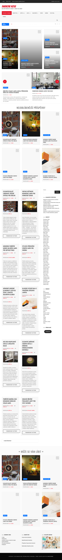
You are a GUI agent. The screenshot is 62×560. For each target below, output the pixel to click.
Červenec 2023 (46, 267)
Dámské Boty (46, 292)
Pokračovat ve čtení (11, 235)
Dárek (46, 13)
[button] (59, 542)
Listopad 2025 (46, 231)
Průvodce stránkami (6, 543)
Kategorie (4, 544)
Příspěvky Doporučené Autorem (28, 543)
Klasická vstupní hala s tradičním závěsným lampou (50, 176)
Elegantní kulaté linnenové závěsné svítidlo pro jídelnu (9, 42)
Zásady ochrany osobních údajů (18, 1)
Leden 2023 (45, 275)
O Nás (3, 1)
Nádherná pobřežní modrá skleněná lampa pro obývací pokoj (25, 24)
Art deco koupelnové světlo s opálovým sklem (9, 344)
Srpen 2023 (45, 265)
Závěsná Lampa (46, 321)
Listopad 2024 (46, 248)
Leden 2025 (45, 245)
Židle (5, 87)
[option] (16, 87)
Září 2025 (45, 233)
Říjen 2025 (45, 232)
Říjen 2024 (45, 249)
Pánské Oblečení (46, 308)
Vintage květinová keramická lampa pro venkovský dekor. (8, 63)
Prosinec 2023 (46, 264)
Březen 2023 (46, 272)
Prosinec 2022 (46, 277)
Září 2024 (45, 251)
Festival (52, 13)
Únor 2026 (45, 226)
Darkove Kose (9, 6)
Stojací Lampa (31, 410)
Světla (22, 13)
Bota (28, 13)
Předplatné (8, 1)
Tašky (41, 13)
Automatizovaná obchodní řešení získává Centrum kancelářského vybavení (44, 91)
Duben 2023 (45, 271)
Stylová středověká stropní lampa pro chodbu (51, 43)
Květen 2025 (46, 239)
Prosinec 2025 (46, 229)
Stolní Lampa (25, 60)
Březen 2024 (46, 259)
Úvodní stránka (7, 13)
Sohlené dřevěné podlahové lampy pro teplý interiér (28, 401)
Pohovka (45, 310)
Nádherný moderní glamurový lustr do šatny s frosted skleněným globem (51, 63)
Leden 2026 (45, 228)
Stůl (44, 315)
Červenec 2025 (46, 236)
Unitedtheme (50, 556)
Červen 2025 (46, 238)
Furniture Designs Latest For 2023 (13, 91)
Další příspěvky (5, 541)
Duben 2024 (45, 258)
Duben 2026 (45, 223)
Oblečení (34, 13)
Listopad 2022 (46, 278)
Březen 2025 (46, 242)
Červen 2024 (46, 255)
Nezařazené (45, 304)
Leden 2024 (45, 262)
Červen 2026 (46, 220)
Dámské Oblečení (47, 294)
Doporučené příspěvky (26, 537)
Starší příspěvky (7, 440)
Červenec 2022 (46, 281)
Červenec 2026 (46, 219)
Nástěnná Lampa (47, 302)
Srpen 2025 (45, 235)
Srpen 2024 (45, 252)
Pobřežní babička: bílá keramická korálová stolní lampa (10, 401)
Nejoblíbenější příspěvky (27, 540)
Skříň (34, 87)
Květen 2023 (46, 270)
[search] (57, 20)
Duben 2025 (45, 241)
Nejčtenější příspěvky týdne (27, 546)
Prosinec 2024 (46, 246)
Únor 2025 (45, 244)
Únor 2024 (45, 261)
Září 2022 (45, 280)
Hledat (44, 189)
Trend (4, 16)
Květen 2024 (46, 257)
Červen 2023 (46, 268)
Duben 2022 (45, 284)
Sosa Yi (5, 199)
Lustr (44, 299)
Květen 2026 (46, 222)
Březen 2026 (46, 225)
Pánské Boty (46, 307)
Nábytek (15, 13)
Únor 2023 (45, 274)
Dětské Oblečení (46, 297)
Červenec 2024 (46, 254)
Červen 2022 (46, 283)
